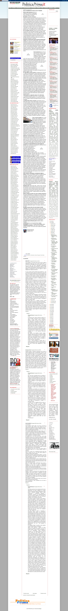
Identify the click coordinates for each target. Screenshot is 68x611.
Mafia (57, 128)
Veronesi (51, 210)
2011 (51, 221)
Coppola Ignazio (13, 191)
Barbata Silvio (13, 177)
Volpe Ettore (13, 153)
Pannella (54, 200)
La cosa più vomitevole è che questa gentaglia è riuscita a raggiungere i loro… (54, 101)
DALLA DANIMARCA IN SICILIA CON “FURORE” (54, 270)
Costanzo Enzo (13, 123)
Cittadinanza (51, 126)
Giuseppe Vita (56, 212)
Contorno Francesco (14, 119)
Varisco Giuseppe (14, 257)
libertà (50, 131)
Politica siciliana (52, 114)
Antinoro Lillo (13, 172)
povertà (57, 126)
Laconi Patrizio (13, 132)
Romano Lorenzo (14, 90)
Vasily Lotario (13, 258)
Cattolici (56, 133)
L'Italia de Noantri (14, 391)
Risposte (28, 313)
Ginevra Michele (13, 80)
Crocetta (50, 189)
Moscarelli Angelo (14, 139)
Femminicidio (51, 146)
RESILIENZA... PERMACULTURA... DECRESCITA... (54, 290)
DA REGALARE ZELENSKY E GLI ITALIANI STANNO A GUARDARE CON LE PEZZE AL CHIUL (53, 96)
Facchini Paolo (13, 203)
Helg (50, 213)
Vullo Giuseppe (13, 101)
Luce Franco (13, 133)
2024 (51, 320)
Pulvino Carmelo (13, 241)
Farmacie (54, 145)
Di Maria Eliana (13, 201)
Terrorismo (52, 128)
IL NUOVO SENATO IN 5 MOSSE (16, 42)
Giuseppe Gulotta (51, 206)
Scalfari (55, 198)
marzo (52, 226)
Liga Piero (12, 221)
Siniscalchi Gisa (13, 149)
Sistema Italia (52, 125)
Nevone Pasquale (14, 82)
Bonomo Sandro (13, 181)
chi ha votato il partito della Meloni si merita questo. (53, 87)
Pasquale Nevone (31, 315)
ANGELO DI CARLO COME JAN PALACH (54, 273)
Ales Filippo (13, 107)
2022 (51, 317)
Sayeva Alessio (13, 251)
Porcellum (51, 382)
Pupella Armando (14, 143)
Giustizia (50, 118)
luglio (52, 232)
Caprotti (56, 210)
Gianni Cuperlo (51, 212)
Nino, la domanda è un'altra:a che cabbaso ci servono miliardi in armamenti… (54, 78)
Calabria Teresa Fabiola (15, 69)
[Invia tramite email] (26, 253)
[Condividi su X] (27, 253)
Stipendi (53, 141)
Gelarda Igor (13, 127)
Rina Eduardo (13, 87)
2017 (51, 310)
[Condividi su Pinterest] (29, 253)
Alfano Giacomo (13, 108)
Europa (50, 116)
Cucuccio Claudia (14, 74)
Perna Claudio (13, 237)
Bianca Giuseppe (14, 65)
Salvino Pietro (13, 248)
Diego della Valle (51, 211)
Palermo (54, 115)
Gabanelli (55, 205)
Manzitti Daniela (13, 226)
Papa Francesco (52, 191)
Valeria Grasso (56, 209)
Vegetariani (55, 204)
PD (49, 115)
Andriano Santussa (14, 171)
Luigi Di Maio (55, 187)
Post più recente (26, 593)
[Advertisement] (35, 590)
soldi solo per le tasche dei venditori (53, 48)
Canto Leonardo (13, 187)
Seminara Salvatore (14, 253)
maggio (52, 229)
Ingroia (53, 213)
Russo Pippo (13, 247)
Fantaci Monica (13, 206)
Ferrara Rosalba (13, 208)
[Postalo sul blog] (26, 253)
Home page (35, 593)
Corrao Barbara (13, 122)
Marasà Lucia (13, 227)
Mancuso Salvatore (14, 81)
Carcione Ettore (13, 114)
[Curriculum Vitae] (52, 451)
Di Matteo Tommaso (14, 202)
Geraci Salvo (13, 212)
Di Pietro (50, 205)
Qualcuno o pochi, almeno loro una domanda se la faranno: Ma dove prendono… (54, 92)
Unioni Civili (55, 144)
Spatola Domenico (14, 96)
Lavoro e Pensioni (52, 130)
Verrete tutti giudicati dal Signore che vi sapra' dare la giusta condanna (54, 60)
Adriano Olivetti (51, 199)
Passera (57, 208)
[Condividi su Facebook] (28, 253)
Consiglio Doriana (14, 118)
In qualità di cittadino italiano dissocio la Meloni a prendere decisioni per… (53, 74)
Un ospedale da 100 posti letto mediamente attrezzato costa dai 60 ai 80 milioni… (54, 49)
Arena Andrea (13, 173)
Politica (51, 380)
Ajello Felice (13, 166)
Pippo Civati (56, 214)
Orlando (56, 189)
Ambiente (56, 134)
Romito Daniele (13, 91)
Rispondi (26, 311)
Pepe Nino (12, 85)
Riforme (52, 134)
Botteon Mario (13, 66)
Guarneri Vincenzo (14, 129)
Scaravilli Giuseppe (14, 148)
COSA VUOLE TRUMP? (16, 45)
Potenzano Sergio (14, 86)
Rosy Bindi (52, 216)
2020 (51, 314)
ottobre (52, 299)
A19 (49, 145)
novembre (52, 301)
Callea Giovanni (13, 113)
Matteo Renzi (53, 181)
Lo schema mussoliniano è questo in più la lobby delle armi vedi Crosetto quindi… (53, 69)
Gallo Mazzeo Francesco (15, 76)
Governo (52, 123)
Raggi (53, 188)
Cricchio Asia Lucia (14, 196)
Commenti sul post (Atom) (31, 595)
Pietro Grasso (55, 201)
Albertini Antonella (14, 168)
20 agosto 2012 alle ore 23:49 (36, 423)
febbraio (52, 225)
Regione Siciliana (53, 129)
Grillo (53, 183)
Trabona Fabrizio (13, 256)
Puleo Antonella (13, 142)
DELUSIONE (53, 244)
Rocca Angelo (13, 246)
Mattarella (54, 190)
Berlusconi (52, 184)
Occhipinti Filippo (14, 236)
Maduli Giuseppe (13, 223)
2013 (51, 304)
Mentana (50, 203)
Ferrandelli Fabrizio (14, 207)
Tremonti (57, 216)
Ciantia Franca (13, 117)
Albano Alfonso (13, 167)
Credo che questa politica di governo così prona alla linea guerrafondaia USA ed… (54, 55)
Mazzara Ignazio (13, 232)
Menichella (56, 213)
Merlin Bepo (13, 137)
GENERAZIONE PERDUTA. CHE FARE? (54, 236)
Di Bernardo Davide (14, 124)
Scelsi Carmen (13, 95)
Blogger (40, 608)
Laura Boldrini (55, 202)
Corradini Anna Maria (14, 192)
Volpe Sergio (13, 100)
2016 (51, 308)
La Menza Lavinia (14, 217)
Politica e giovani (55, 140)
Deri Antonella (13, 198)
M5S (50, 110)
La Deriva (12, 390)
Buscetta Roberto (14, 182)
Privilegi (52, 127)
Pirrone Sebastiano (14, 238)
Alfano (50, 202)
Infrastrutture (51, 121)
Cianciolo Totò (13, 71)
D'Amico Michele (13, 197)
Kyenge (57, 206)
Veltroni (51, 217)
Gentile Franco (13, 211)
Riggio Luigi (13, 144)
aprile (52, 228)
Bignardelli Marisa (14, 178)
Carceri (57, 138)
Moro (53, 208)
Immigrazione (51, 117)
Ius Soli (53, 135)
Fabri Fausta (13, 75)
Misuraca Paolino (14, 233)
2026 (51, 323)
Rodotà (51, 204)
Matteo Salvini (53, 186)
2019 (51, 313)
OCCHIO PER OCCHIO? (16, 49)
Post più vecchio (43, 593)
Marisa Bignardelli (14, 228)
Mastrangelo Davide (14, 231)
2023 (51, 318)
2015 (51, 307)
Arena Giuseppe (13, 109)
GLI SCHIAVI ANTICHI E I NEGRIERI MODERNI (16, 54)
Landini (52, 207)
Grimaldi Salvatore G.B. (15, 128)
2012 (51, 222)
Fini (56, 211)
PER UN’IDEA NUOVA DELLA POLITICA (54, 279)
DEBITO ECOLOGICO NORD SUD (53, 282)
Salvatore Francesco (14, 92)
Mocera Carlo (13, 138)
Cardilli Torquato (13, 70)
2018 (51, 311)
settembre (52, 298)
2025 (51, 321)
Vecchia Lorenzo (13, 97)
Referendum (51, 136)
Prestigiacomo (52, 215)
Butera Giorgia (13, 183)
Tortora (51, 209)
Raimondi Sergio (13, 243)
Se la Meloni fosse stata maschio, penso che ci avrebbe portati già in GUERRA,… (54, 64)
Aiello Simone (13, 104)
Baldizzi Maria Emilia (14, 176)
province (52, 138)
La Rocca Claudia (14, 218)
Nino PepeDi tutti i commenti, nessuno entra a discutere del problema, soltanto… (53, 83)
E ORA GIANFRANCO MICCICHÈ (54, 293)
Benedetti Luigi (13, 112)
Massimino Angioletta (14, 134)
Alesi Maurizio (13, 64)
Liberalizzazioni (51, 142)
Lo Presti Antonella (14, 222)
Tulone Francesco (14, 152)
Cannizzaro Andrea (14, 186)
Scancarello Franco (14, 147)
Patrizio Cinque (55, 203)
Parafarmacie (56, 146)
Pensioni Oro (56, 137)
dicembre (52, 302)
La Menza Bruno (13, 216)
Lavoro (54, 119)
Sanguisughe (13, 392)
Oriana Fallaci (52, 214)
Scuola (57, 127)
